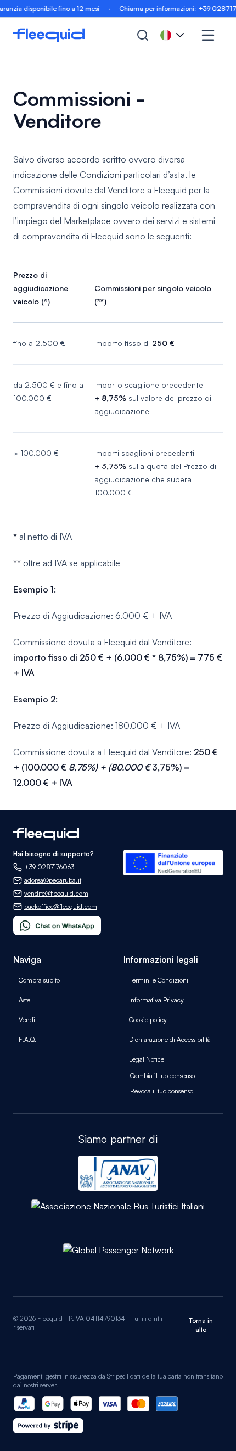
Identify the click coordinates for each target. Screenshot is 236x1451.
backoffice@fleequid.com (60, 906)
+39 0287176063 (49, 867)
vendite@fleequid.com (56, 893)
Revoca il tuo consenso (161, 1091)
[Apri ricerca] (143, 35)
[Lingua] (173, 35)
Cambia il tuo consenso (162, 1075)
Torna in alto (201, 1324)
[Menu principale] (208, 35)
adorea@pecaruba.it (52, 880)
